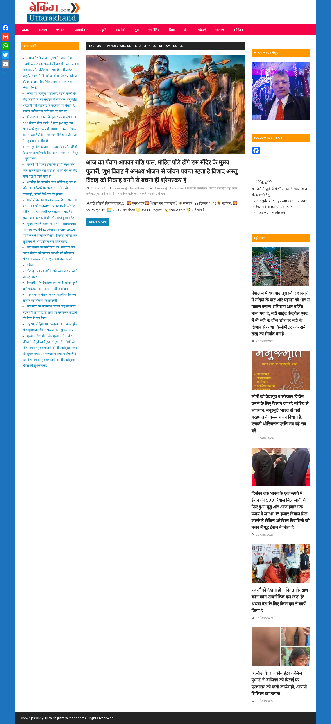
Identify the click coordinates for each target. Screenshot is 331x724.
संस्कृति (102, 30)
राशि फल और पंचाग (111, 194)
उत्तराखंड (80, 30)
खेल (186, 30)
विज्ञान (126, 194)
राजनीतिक (154, 30)
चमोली (212, 188)
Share (6, 73)
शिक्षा (172, 30)
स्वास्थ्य (219, 30)
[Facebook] (6, 27)
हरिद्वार (161, 194)
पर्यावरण (60, 30)
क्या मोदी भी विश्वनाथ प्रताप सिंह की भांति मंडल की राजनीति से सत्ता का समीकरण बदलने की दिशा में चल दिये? (50, 312)
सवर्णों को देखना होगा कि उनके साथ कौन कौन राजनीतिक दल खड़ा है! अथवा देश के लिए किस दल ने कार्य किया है (50, 170)
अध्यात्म (42, 30)
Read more (98, 222)
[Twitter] (6, 54)
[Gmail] (6, 36)
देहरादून (221, 188)
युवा (137, 30)
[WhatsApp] (6, 45)
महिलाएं (202, 30)
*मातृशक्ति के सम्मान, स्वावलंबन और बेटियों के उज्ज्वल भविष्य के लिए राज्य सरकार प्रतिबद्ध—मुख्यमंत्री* (50, 153)
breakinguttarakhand (130, 188)
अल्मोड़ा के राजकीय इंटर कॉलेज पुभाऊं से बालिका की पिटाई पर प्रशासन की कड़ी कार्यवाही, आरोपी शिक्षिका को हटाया (49, 188)
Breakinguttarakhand (170, 188)
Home (24, 30)
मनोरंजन (238, 30)
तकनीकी (120, 30)
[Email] (6, 63)
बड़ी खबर (232, 188)
